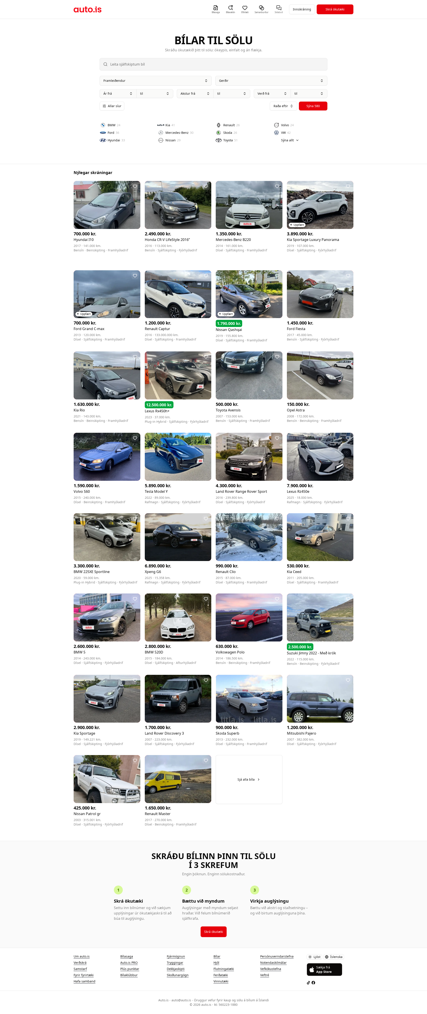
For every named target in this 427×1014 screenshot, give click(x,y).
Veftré (264, 975)
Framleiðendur (114, 80)
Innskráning (302, 9)
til (141, 93)
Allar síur (114, 106)
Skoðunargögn (178, 975)
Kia (170, 125)
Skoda (230, 132)
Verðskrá (80, 962)
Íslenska (336, 957)
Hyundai (116, 140)
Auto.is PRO (129, 962)
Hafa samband (84, 981)
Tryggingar (175, 962)
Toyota (230, 140)
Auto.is (87, 9)
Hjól (216, 962)
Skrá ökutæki (335, 9)
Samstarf (80, 969)
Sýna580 (313, 106)
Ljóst (317, 957)
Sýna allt (287, 140)
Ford (113, 132)
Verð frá (263, 93)
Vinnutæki (221, 981)
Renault (231, 125)
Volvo (287, 125)
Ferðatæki (221, 975)
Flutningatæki (224, 969)
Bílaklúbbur (129, 975)
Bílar (217, 956)
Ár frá (107, 93)
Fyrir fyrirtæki (84, 975)
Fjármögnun (176, 956)
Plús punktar (129, 969)
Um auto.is (82, 956)
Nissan (173, 140)
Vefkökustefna (270, 969)
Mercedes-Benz (179, 132)
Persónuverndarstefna (277, 956)
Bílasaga (126, 956)
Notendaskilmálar (273, 962)
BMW (114, 125)
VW (286, 132)
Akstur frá (188, 93)
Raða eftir (281, 106)
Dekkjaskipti (176, 969)
